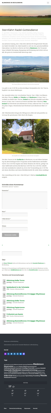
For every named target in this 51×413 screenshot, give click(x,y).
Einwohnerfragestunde (32, 366)
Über (5, 408)
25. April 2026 (5, 33)
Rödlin (45, 38)
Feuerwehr (18, 368)
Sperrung (19, 375)
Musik (24, 373)
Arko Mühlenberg (15, 364)
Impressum (27, 408)
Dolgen (10, 35)
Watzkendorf (34, 40)
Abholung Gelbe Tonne (16, 280)
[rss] (8, 353)
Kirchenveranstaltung (40, 36)
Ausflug (35, 33)
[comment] (11, 353)
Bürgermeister (9, 366)
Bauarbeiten (30, 364)
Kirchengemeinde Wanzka (27, 36)
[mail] (5, 353)
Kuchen (43, 372)
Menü (48, 2)
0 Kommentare (14, 33)
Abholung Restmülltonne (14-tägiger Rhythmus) (26, 294)
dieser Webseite (8, 263)
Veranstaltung (16, 40)
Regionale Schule (42, 373)
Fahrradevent (28, 35)
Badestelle (20, 364)
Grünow (18, 36)
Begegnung (40, 33)
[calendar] (14, 353)
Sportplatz (23, 375)
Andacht (24, 33)
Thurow (10, 40)
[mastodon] (24, 353)
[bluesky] (21, 353)
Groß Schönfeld (13, 372)
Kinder (29, 372)
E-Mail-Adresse (6, 219)
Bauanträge (25, 364)
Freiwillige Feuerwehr (28, 368)
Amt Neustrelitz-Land (8, 364)
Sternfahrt (4, 40)
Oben (45, 408)
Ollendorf (18, 38)
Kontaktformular (33, 270)
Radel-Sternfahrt (26, 38)
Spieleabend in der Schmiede (18, 287)
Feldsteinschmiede (9, 368)
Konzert (39, 372)
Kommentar (5, 190)
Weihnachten (13, 377)
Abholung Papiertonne (16, 307)
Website (4, 226)
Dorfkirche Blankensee (18, 35)
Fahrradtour (35, 35)
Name (4, 211)
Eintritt (25, 366)
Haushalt (20, 372)
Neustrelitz (31, 373)
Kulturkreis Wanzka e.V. (17, 373)
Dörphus (21, 366)
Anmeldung (30, 33)
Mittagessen (5, 38)
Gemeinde (43, 368)
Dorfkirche (20, 159)
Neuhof (14, 38)
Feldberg (41, 35)
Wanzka (22, 40)
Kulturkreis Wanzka (7, 373)
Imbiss (23, 372)
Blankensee (5, 35)
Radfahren (40, 38)
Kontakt (35, 408)
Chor (15, 366)
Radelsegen (34, 38)
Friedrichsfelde (37, 368)
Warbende (27, 40)
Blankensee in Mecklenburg (12, 2)
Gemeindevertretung (29, 370)
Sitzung (15, 375)
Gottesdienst (12, 36)
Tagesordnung (29, 375)
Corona (17, 366)
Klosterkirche (34, 372)
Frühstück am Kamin (15, 314)
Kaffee (26, 372)
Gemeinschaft (5, 36)
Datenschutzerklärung (15, 408)
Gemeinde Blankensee (38, 263)
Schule (10, 375)
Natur (10, 38)
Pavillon (37, 373)
